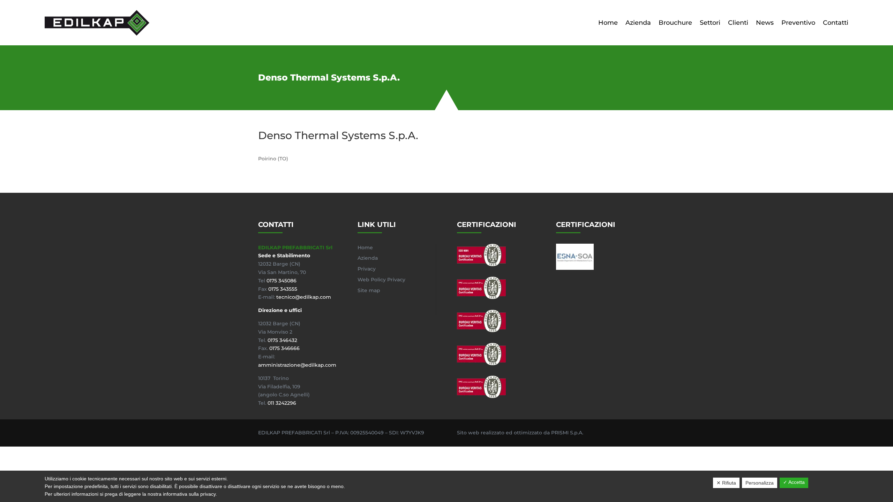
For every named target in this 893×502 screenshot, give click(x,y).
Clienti (738, 22)
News (765, 22)
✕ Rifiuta (726, 483)
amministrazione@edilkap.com (297, 365)
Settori (710, 22)
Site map (369, 290)
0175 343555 (282, 289)
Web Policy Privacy (381, 279)
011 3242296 (282, 403)
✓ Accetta (794, 482)
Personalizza (759, 483)
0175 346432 (282, 340)
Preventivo (798, 22)
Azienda (638, 22)
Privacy (367, 269)
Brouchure (675, 22)
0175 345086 (282, 280)
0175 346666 (284, 348)
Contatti (835, 22)
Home (608, 22)
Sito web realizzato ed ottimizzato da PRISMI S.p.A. (520, 432)
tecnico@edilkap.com (303, 297)
